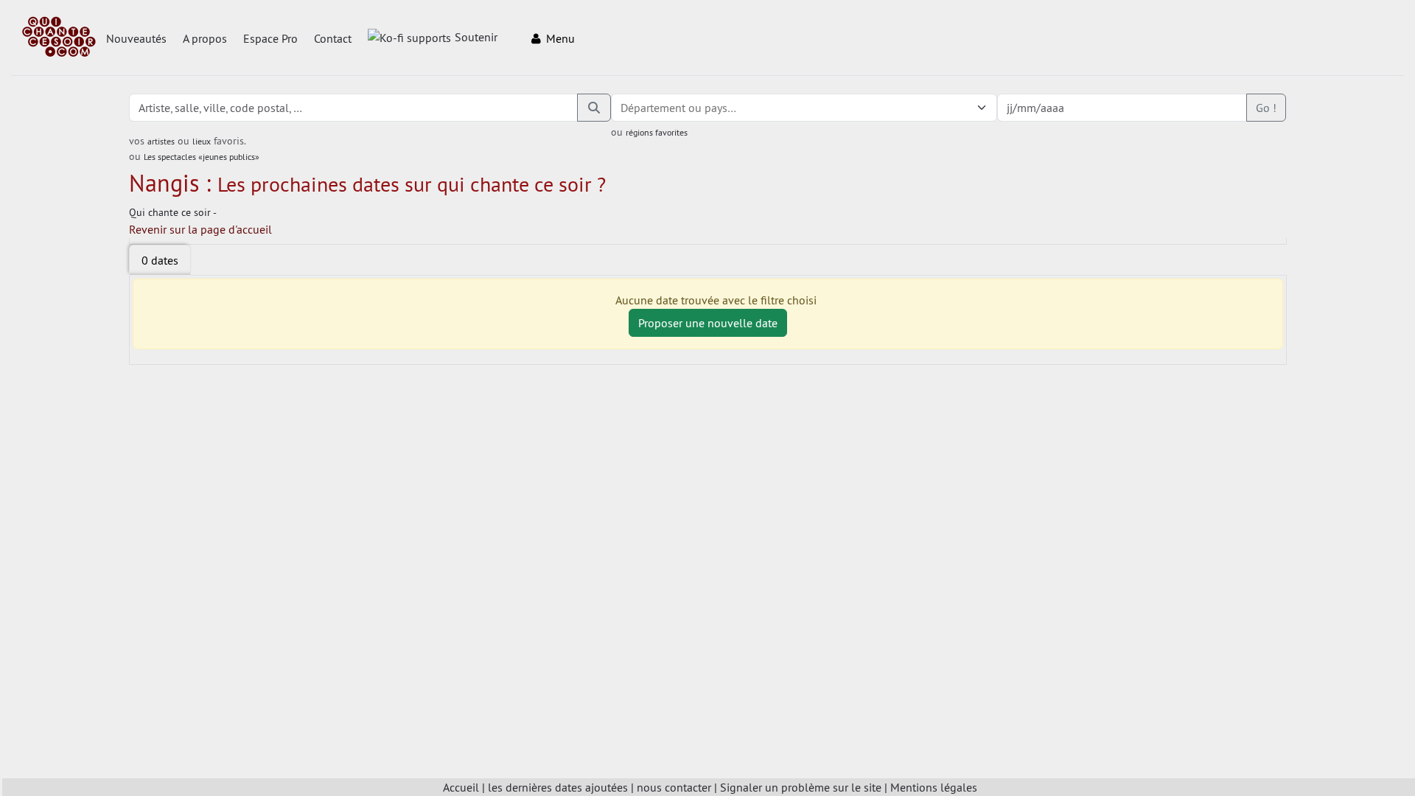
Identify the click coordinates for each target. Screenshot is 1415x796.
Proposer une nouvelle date (708, 322)
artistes (161, 141)
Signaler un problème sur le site (800, 787)
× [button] (963, 107)
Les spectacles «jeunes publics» (201, 156)
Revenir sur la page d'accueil (200, 229)
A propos (205, 38)
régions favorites (657, 132)
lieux (201, 141)
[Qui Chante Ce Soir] (59, 38)
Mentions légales (933, 787)
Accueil (461, 787)
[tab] (160, 260)
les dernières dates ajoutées (558, 787)
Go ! (1266, 107)
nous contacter (674, 787)
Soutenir (476, 36)
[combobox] (789, 107)
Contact (333, 38)
